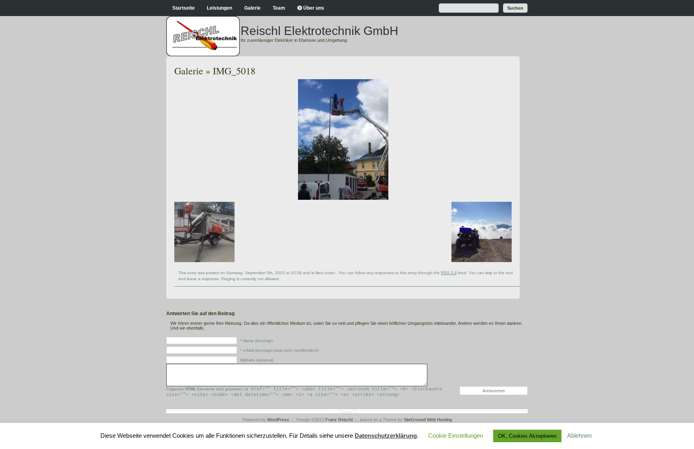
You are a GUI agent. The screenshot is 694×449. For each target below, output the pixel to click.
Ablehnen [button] (579, 435)
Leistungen (219, 8)
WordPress (278, 419)
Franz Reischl (339, 419)
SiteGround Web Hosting (428, 419)
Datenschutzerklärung (386, 435)
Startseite (183, 8)
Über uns (313, 8)
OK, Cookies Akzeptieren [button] (527, 436)
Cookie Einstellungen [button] (455, 435)
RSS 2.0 (449, 273)
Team (279, 8)
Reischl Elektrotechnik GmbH (319, 30)
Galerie (252, 8)
